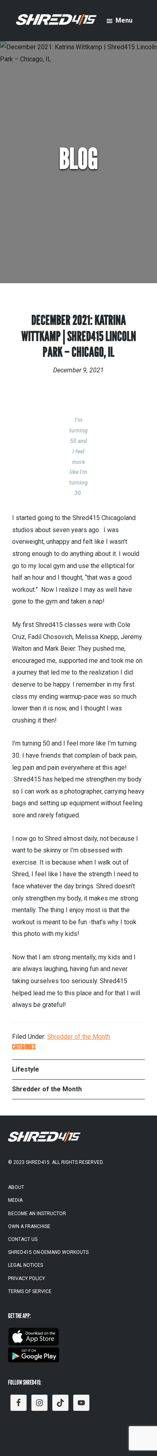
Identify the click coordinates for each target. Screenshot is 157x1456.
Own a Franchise (29, 1226)
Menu (124, 20)
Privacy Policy (26, 1278)
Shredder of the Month (78, 1036)
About (16, 1187)
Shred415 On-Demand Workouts (48, 1252)
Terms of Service (30, 1291)
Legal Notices (25, 1265)
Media (15, 1200)
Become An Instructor (37, 1213)
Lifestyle (25, 1069)
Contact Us (22, 1239)
